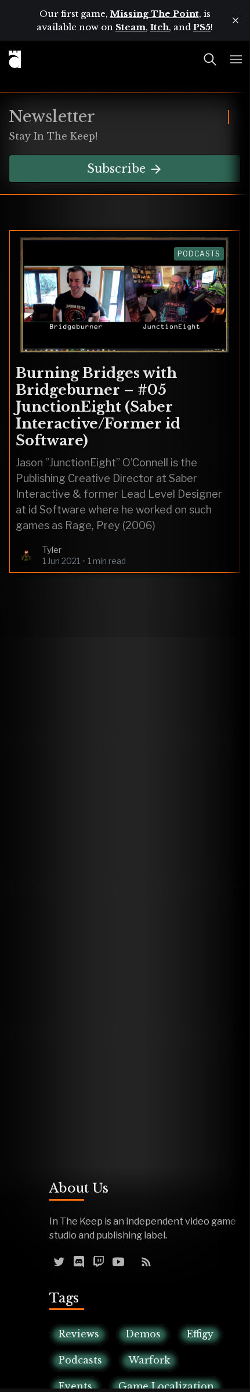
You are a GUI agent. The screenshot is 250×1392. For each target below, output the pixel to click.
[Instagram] (132, 1261)
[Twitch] (98, 1261)
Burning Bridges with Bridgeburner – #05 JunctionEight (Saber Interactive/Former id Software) (98, 407)
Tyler (51, 550)
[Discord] (79, 1261)
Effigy (200, 1334)
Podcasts (198, 253)
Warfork (149, 1360)
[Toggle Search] (210, 59)
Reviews (79, 1334)
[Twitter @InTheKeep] (59, 1261)
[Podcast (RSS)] (146, 1261)
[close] (235, 20)
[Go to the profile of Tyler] (26, 555)
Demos (143, 1334)
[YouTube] (118, 1261)
